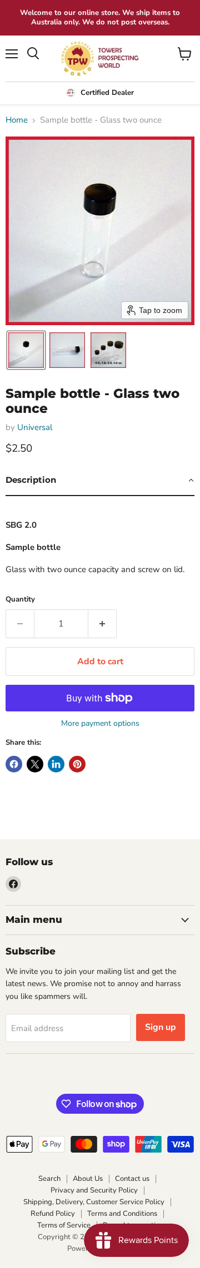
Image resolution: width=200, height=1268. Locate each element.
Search (49, 1179)
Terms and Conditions (122, 1214)
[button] (26, 350)
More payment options (100, 723)
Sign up (160, 1027)
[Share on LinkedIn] (56, 764)
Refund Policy (53, 1214)
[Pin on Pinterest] (77, 764)
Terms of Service (64, 1225)
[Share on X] (35, 764)
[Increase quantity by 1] (102, 623)
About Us (88, 1179)
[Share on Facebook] (14, 764)
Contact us (132, 1179)
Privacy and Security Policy (94, 1190)
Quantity (20, 599)
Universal (34, 427)
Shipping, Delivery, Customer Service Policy (93, 1202)
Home (17, 120)
